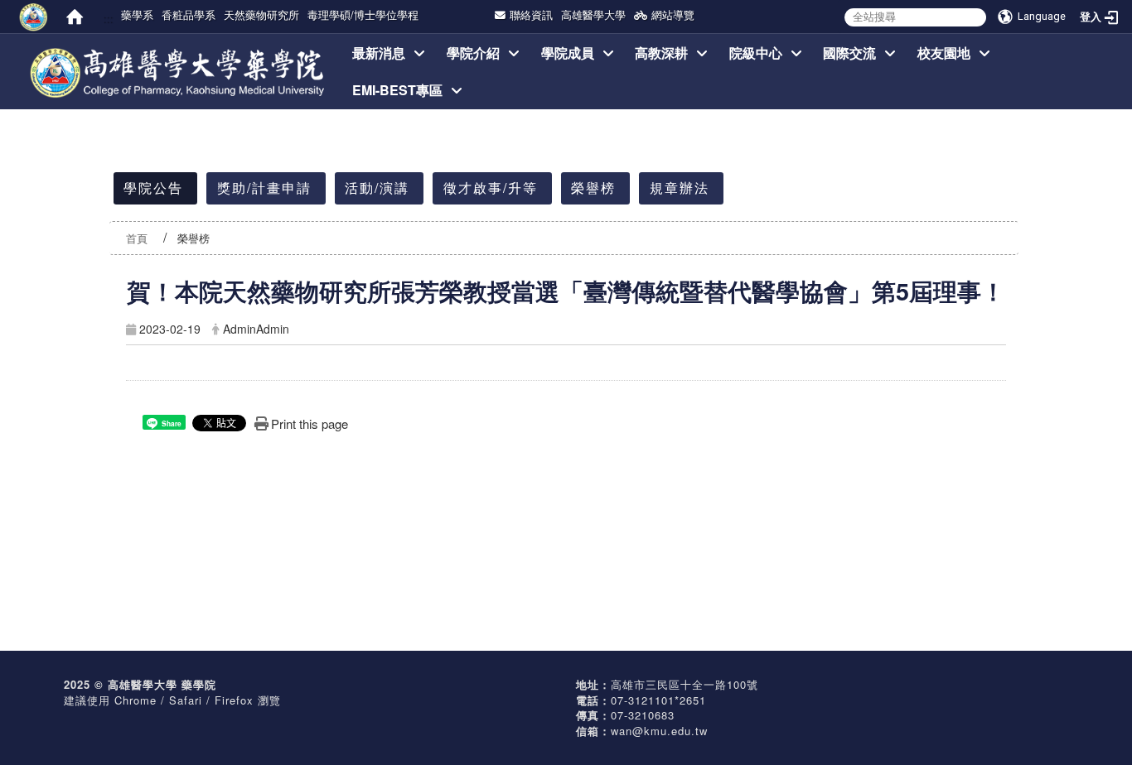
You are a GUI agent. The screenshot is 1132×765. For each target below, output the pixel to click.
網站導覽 (672, 14)
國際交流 (849, 52)
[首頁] (74, 16)
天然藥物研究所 (261, 14)
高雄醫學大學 (593, 14)
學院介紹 (473, 52)
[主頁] (178, 53)
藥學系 (137, 14)
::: (108, 18)
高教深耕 (661, 52)
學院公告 (153, 187)
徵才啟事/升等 (490, 187)
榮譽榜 (593, 187)
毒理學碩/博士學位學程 (362, 14)
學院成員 (567, 52)
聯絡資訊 (531, 14)
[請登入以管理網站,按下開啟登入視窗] (33, 16)
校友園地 (943, 52)
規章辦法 (679, 187)
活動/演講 (377, 187)
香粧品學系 (188, 14)
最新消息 (378, 52)
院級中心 (755, 52)
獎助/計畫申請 (264, 187)
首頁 (137, 238)
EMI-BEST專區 (397, 89)
